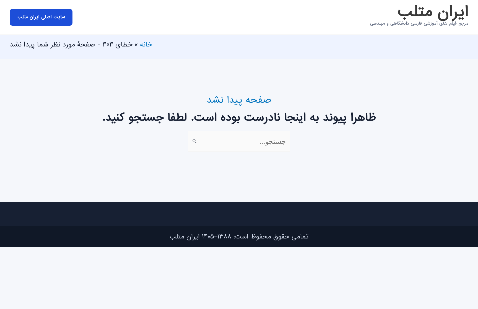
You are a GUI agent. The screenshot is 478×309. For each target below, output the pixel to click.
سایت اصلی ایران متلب (41, 17)
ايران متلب (433, 12)
